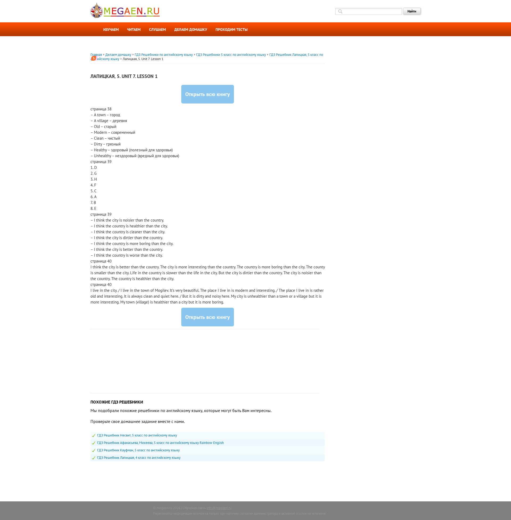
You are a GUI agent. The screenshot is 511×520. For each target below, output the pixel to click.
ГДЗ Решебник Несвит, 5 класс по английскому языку (137, 435)
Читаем (134, 29)
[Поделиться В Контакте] (84, 77)
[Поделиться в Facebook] (84, 96)
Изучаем (111, 29)
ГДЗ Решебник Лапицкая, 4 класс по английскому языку (138, 457)
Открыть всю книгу (207, 94)
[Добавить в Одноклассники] (84, 87)
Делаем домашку (190, 29)
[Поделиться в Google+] (84, 106)
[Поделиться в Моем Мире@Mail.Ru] (84, 125)
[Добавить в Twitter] (84, 115)
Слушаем (157, 29)
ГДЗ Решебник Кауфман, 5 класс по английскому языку (138, 450)
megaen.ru (164, 508)
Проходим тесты (232, 29)
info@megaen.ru (219, 508)
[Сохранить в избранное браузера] (84, 135)
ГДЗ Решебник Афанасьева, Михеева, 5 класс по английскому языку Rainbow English (160, 442)
